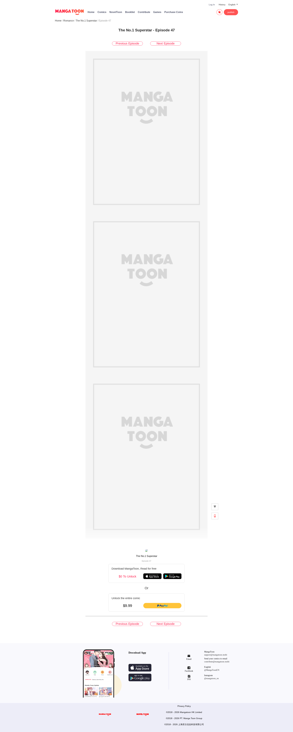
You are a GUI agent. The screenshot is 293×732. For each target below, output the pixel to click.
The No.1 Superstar (86, 20)
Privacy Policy (184, 706)
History (222, 4)
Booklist (130, 12)
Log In (212, 4)
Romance (68, 20)
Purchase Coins (173, 12)
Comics (102, 12)
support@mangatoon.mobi (215, 655)
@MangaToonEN (211, 670)
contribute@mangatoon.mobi (216, 662)
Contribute (144, 12)
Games (157, 12)
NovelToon (115, 12)
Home (91, 12)
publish (231, 12)
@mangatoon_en (211, 678)
